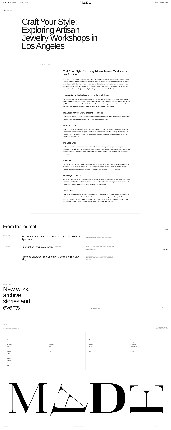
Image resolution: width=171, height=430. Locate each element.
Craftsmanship (51, 344)
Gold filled (9, 358)
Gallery (49, 346)
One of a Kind (10, 344)
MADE (21, 2)
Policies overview (134, 339)
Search (156, 2)
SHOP (9, 2)
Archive (8, 365)
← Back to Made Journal (7, 10)
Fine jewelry (9, 355)
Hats (8, 362)
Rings (8, 346)
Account (162, 2)
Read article (165, 239)
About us (50, 342)
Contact (91, 344)
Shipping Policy (133, 346)
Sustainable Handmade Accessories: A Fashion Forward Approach (51, 238)
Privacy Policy (133, 342)
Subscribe (164, 308)
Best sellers (9, 342)
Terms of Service (134, 349)
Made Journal (51, 349)
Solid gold (9, 360)
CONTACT (27, 2)
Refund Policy (133, 344)
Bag (166, 2)
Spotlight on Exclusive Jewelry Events (41, 247)
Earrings (9, 353)
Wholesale (91, 342)
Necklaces (9, 351)
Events (49, 351)
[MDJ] (85, 2)
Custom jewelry (92, 339)
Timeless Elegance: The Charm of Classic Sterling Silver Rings (51, 258)
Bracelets (9, 349)
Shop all (8, 339)
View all (166, 229)
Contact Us (132, 351)
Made (49, 339)
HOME (4, 2)
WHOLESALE (15, 2)
